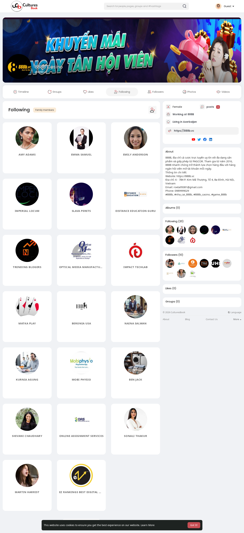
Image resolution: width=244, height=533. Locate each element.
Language (235, 312)
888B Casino (49, 67)
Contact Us (212, 319)
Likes (168, 288)
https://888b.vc (184, 130)
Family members (44, 109)
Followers (171, 254)
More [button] (236, 319)
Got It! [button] (194, 525)
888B (191, 114)
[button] (146, 6)
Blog (187, 319)
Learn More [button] (148, 525)
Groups (170, 301)
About (166, 319)
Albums (170, 207)
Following (171, 221)
